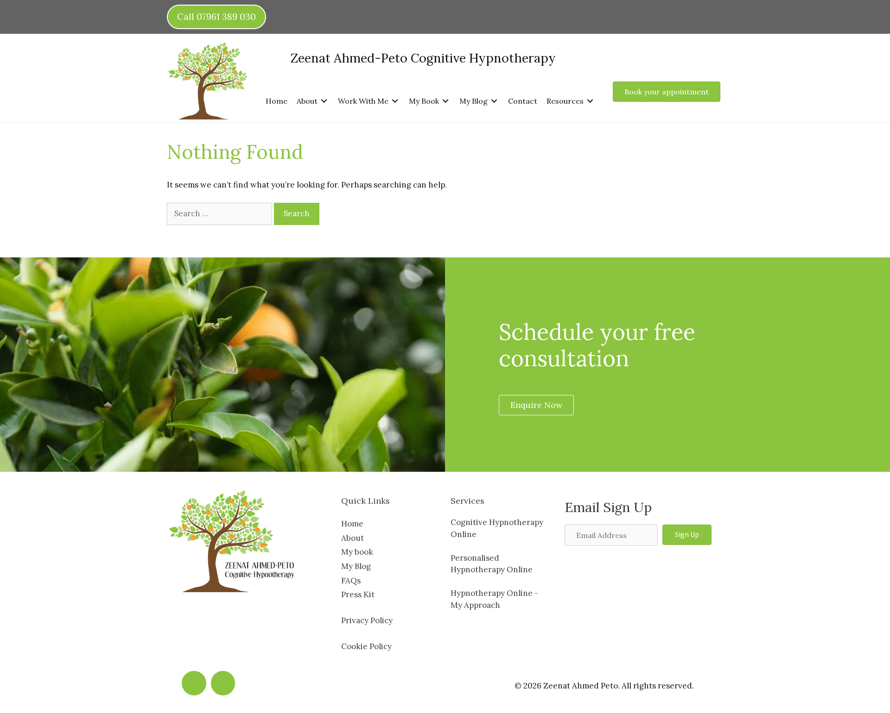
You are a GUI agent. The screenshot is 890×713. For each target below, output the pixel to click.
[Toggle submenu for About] (324, 100)
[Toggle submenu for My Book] (445, 100)
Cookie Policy (366, 646)
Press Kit (358, 594)
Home (352, 524)
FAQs (351, 580)
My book (357, 552)
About (352, 538)
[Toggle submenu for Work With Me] (394, 100)
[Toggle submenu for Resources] (590, 100)
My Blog (356, 566)
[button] (687, 535)
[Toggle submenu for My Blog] (494, 100)
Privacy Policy (367, 620)
